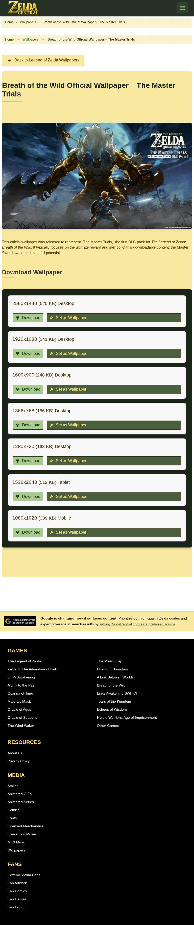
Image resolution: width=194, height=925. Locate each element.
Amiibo (13, 786)
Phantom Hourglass (113, 669)
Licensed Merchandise (26, 826)
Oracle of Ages (19, 709)
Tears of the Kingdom (114, 701)
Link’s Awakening (21, 677)
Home (9, 22)
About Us (15, 753)
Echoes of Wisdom (112, 709)
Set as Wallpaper (70, 318)
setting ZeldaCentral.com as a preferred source (137, 624)
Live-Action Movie (22, 834)
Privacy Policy (19, 761)
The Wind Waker (21, 726)
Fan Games (17, 899)
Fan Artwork (17, 883)
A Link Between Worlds (115, 677)
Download (30, 318)
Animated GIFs (20, 794)
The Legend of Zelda (24, 661)
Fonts (12, 818)
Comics (13, 810)
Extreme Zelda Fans (24, 875)
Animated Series (21, 802)
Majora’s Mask (19, 701)
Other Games (108, 726)
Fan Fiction (17, 907)
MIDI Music (17, 842)
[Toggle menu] (182, 7)
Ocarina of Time (20, 693)
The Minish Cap (109, 661)
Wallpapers (28, 22)
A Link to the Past (21, 685)
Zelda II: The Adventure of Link (32, 669)
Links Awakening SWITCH (117, 693)
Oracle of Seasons (22, 717)
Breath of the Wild (111, 685)
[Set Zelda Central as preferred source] (20, 621)
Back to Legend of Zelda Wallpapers (46, 60)
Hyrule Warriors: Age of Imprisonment (127, 717)
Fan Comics (17, 891)
